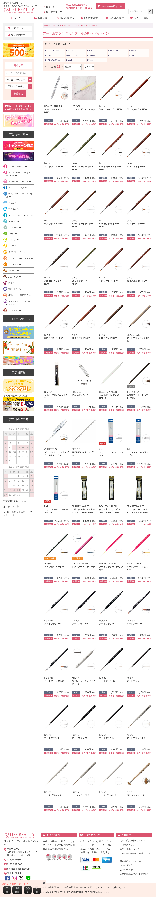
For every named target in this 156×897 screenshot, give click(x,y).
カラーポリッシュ (16, 166)
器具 (10, 283)
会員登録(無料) (18, 34)
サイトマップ (102, 887)
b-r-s (89, 50)
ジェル (11, 203)
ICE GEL (69, 50)
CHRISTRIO (92, 55)
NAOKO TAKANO (52, 60)
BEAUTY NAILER (52, 50)
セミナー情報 (141, 18)
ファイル (12, 221)
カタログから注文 (128, 865)
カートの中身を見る (112, 6)
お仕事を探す (116, 18)
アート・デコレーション (19, 258)
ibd (109, 55)
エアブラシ (13, 264)
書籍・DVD (13, 289)
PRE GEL (49, 55)
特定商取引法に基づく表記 (78, 887)
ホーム (17, 18)
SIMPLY (132, 50)
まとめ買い (13, 310)
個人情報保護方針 (51, 887)
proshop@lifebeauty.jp (18, 868)
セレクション (71, 55)
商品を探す (66, 18)
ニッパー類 (13, 227)
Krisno (90, 60)
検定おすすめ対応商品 (18, 295)
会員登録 (42, 18)
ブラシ (55, 25)
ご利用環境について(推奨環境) (134, 873)
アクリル (12, 209)
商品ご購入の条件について (132, 840)
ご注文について (127, 845)
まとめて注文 (91, 18)
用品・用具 (13, 276)
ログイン (50, 6)
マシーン (12, 270)
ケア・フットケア (16, 187)
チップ (11, 246)
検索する (18, 93)
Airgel (131, 55)
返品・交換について (129, 849)
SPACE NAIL (113, 50)
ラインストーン (15, 252)
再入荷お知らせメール (130, 860)
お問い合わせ (126, 869)
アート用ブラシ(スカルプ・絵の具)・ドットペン (79, 25)
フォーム (12, 240)
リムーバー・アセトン (18, 181)
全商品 (47, 25)
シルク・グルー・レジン (19, 215)
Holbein (69, 60)
